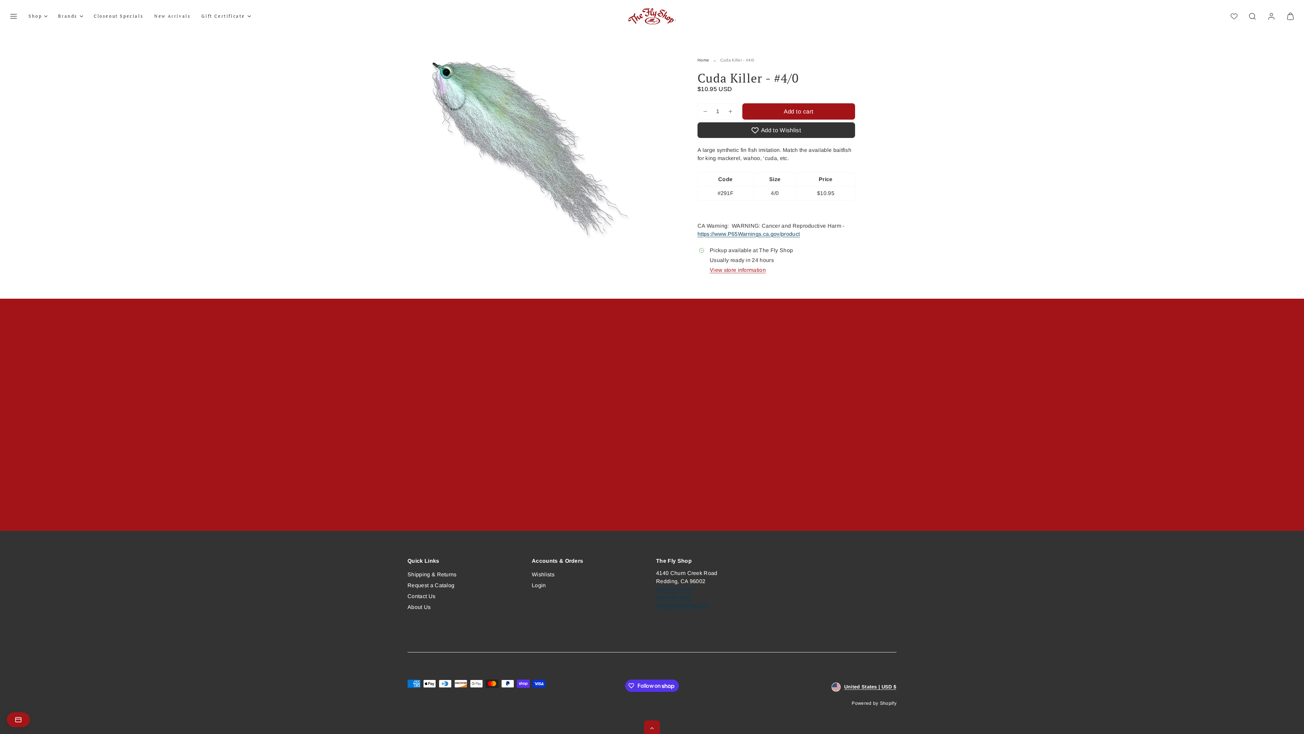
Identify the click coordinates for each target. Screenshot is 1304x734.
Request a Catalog (431, 585)
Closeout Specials (118, 16)
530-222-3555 (673, 597)
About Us (419, 607)
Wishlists (543, 574)
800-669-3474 (673, 589)
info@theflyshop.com (682, 606)
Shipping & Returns (432, 574)
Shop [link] (35, 16)
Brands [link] (67, 16)
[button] (13, 16)
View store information (738, 270)
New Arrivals (172, 16)
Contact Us (421, 596)
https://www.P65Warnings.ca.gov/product (749, 234)
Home (703, 60)
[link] (1271, 16)
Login (539, 585)
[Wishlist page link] (1234, 16)
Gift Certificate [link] (223, 16)
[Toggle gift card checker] (18, 719)
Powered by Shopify (874, 703)
